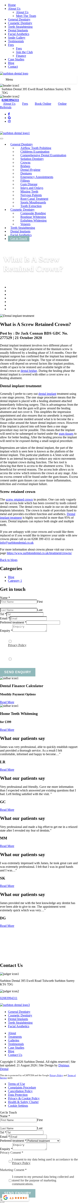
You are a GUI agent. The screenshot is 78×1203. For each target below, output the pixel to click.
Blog (11, 63)
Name (5, 597)
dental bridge (29, 370)
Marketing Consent (13, 652)
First (40, 601)
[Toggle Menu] (1, 138)
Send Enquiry (17, 672)
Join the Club (24, 52)
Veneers (25, 224)
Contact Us (15, 1055)
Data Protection (18, 1094)
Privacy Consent (11, 634)
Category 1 (15, 580)
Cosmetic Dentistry (20, 23)
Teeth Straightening (20, 26)
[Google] (9, 117)
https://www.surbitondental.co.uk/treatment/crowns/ (39, 553)
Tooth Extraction (31, 206)
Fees (11, 45)
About (12, 1033)
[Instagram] (9, 121)
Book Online (43, 103)
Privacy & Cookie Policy (24, 1098)
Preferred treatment (13, 622)
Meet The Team (26, 16)
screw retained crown (19, 499)
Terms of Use (16, 1084)
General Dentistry (19, 19)
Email (5, 618)
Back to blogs (8, 560)
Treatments (15, 1036)
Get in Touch (18, 238)
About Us (14, 8)
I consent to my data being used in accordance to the (45, 1161)
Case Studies (16, 59)
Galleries (13, 1040)
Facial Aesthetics (18, 34)
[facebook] (9, 114)
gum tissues (66, 433)
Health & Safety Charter (23, 1102)
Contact (13, 66)
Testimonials (16, 41)
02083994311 (10, 100)
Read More (7, 702)
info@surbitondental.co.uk (17, 542)
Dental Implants (18, 30)
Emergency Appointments (36, 177)
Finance (21, 55)
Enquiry (6, 630)
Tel (3, 614)
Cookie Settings (18, 1105)
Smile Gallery (16, 37)
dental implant (47, 393)
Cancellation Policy (20, 1091)
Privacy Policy (17, 645)
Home (12, 5)
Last (39, 610)
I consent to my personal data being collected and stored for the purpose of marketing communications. (41, 661)
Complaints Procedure (22, 1087)
